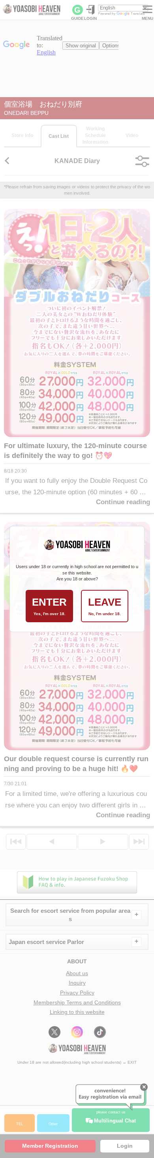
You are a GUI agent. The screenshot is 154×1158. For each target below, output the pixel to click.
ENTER (49, 606)
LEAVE (104, 606)
